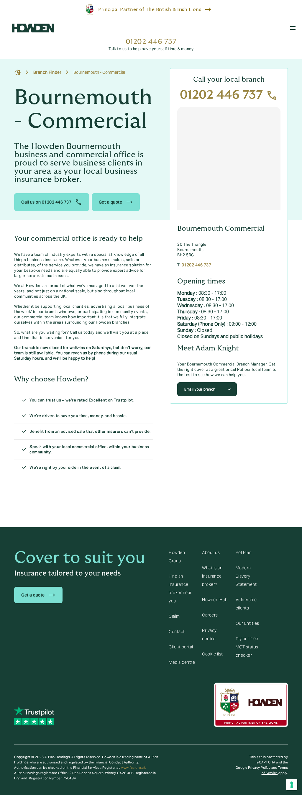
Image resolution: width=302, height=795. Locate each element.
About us (211, 552)
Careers (210, 615)
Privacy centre (209, 634)
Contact (177, 631)
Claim (174, 616)
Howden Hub (214, 599)
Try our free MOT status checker (247, 647)
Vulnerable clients (246, 604)
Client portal (181, 647)
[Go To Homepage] (33, 28)
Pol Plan (244, 552)
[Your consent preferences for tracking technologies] (291, 784)
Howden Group (177, 556)
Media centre (182, 662)
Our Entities (247, 623)
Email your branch (200, 389)
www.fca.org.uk (133, 768)
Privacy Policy (259, 768)
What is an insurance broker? (212, 576)
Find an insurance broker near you (180, 588)
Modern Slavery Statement (246, 576)
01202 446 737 (151, 41)
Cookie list (212, 654)
